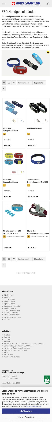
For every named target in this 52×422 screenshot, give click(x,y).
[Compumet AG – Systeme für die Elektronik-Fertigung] (26, 3)
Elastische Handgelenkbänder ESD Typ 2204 (38, 232)
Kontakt (7, 335)
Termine (7, 339)
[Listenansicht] (8, 82)
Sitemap (7, 319)
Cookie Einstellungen (12, 357)
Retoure (7, 341)
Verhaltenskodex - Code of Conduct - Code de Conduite (24, 344)
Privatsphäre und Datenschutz (15, 350)
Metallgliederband (34, 128)
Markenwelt (8, 295)
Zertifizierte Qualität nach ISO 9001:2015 (19, 346)
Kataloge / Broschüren (12, 306)
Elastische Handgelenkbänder (10, 129)
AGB (6, 352)
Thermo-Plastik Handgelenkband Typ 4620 (37, 181)
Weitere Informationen (26, 417)
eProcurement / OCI (11, 313)
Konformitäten (9, 302)
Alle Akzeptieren (26, 411)
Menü (3, 3)
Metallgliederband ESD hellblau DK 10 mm (12, 232)
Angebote (7, 297)
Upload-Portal (9, 304)
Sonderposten (9, 299)
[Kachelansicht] (4, 82)
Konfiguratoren (10, 308)
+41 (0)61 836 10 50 (12, 383)
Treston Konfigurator (12, 310)
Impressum (8, 355)
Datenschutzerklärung (33, 406)
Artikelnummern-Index (12, 317)
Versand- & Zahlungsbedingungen (17, 348)
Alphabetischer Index (12, 315)
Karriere (7, 337)
